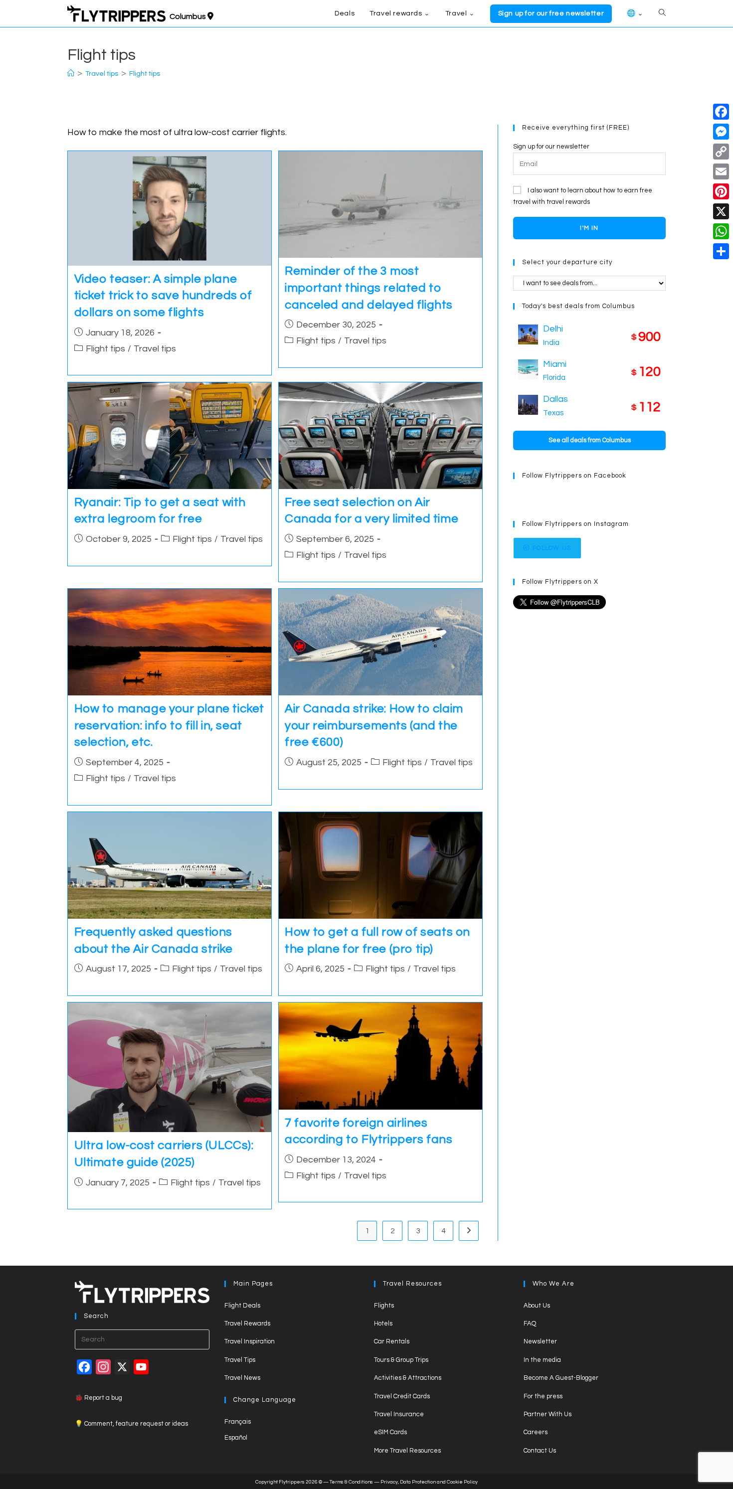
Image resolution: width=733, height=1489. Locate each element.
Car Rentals (391, 1341)
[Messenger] (721, 132)
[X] (721, 211)
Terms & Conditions (351, 1482)
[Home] (70, 73)
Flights (384, 1305)
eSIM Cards (390, 1432)
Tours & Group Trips (401, 1359)
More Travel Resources (407, 1450)
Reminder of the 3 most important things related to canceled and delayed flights (369, 288)
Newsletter (540, 1341)
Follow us (552, 548)
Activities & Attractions (407, 1377)
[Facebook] (721, 112)
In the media (542, 1359)
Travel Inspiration (249, 1341)
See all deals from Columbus (590, 440)
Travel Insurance (399, 1414)
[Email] (721, 171)
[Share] (721, 251)
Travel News (242, 1377)
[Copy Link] (721, 152)
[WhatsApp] (721, 231)
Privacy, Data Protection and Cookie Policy (429, 1482)
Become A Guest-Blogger (561, 1377)
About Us (537, 1305)
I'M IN (589, 228)
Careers (536, 1432)
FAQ (530, 1323)
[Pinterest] (721, 191)
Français (237, 1421)
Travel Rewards (247, 1323)
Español (235, 1437)
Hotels (383, 1323)
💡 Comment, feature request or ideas (131, 1423)
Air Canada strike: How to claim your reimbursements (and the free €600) (374, 725)
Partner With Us (547, 1414)
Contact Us (540, 1450)
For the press (543, 1396)
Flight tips (144, 73)
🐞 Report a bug (98, 1397)
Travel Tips (239, 1359)
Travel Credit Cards (402, 1396)
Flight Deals (242, 1305)
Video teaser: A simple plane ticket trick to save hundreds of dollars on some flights (163, 296)
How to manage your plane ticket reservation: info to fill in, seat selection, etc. (169, 725)
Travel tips (155, 348)
